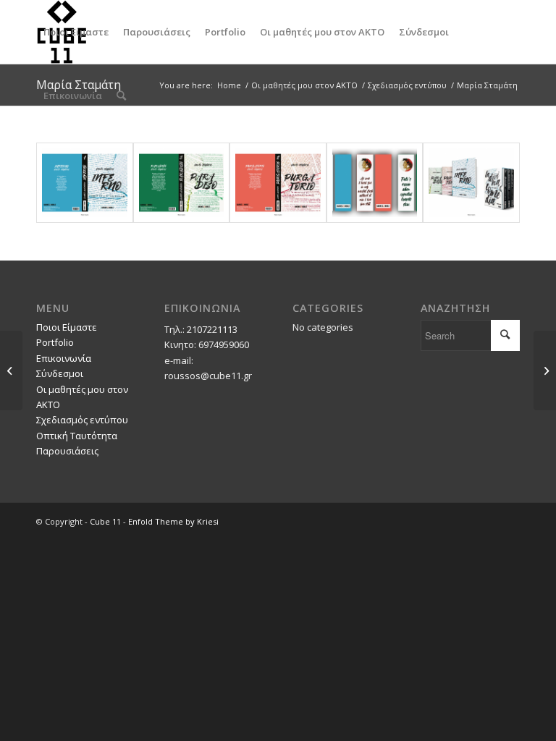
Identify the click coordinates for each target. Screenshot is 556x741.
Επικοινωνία (63, 358)
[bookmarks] (375, 183)
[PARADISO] (181, 183)
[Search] (121, 95)
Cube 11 (105, 521)
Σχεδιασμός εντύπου (82, 419)
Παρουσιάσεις (67, 450)
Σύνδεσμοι (59, 373)
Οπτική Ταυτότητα (76, 435)
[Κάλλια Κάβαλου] (11, 370)
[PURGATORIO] (278, 183)
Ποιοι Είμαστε (66, 327)
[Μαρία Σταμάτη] (545, 370)
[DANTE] (471, 183)
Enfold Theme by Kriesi (173, 521)
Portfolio (55, 342)
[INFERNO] (84, 183)
